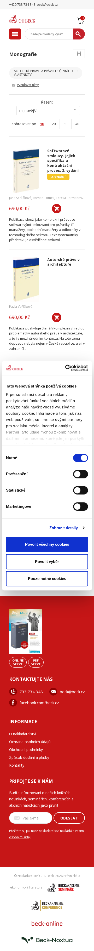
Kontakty (16, 765)
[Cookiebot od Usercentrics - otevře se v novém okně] (66, 368)
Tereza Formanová (70, 198)
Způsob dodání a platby (29, 757)
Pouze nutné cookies (47, 578)
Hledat (79, 34)
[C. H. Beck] (28, 19)
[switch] (80, 474)
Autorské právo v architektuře (63, 262)
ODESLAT (69, 818)
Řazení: (47, 102)
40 (77, 123)
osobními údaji (20, 837)
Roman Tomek (43, 198)
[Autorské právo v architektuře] (26, 279)
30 (65, 123)
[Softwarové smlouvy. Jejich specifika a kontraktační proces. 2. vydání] (26, 171)
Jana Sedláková (20, 198)
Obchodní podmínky (26, 749)
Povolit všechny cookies (47, 544)
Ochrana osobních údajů (30, 741)
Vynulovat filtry (28, 85)
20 (54, 123)
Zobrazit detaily (63, 528)
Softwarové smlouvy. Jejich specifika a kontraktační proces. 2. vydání (63, 161)
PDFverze (35, 662)
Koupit (56, 208)
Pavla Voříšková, (21, 306)
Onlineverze (18, 662)
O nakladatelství (22, 733)
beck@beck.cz (72, 691)
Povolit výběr (47, 561)
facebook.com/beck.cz (39, 702)
